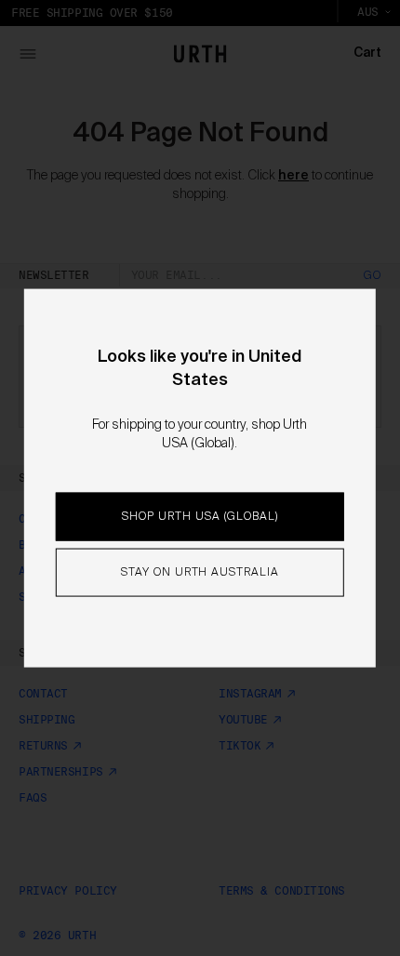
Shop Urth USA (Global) (199, 517)
